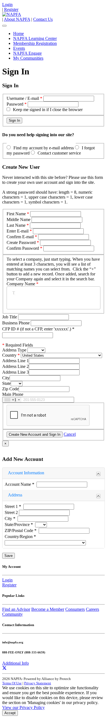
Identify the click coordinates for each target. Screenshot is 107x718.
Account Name (19, 484)
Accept (10, 713)
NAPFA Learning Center (35, 38)
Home (18, 33)
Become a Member (47, 609)
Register (11, 9)
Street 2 (12, 512)
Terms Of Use (12, 683)
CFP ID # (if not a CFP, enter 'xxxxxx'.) (38, 329)
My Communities (28, 58)
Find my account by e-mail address (43, 148)
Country (9, 355)
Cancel (70, 434)
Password (15, 104)
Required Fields (17, 345)
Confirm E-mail (20, 236)
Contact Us (43, 19)
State (6, 383)
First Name (16, 213)
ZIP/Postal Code (20, 530)
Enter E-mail (18, 231)
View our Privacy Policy (23, 707)
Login (7, 4)
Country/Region (20, 536)
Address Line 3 (15, 372)
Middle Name (18, 219)
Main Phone (12, 394)
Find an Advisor (16, 609)
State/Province (19, 524)
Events (19, 48)
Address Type (14, 350)
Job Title (10, 317)
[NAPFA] (11, 14)
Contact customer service (59, 153)
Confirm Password (23, 248)
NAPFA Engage (27, 53)
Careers (92, 609)
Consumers (75, 609)
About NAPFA (17, 19)
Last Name (16, 225)
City (6, 378)
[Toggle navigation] (4, 26)
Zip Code (10, 388)
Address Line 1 (15, 360)
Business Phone (16, 323)
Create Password (21, 242)
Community (12, 614)
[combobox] (11, 399)
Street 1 (13, 506)
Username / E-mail (23, 98)
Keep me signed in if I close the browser (48, 109)
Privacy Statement (37, 683)
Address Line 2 (15, 366)
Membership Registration (35, 43)
